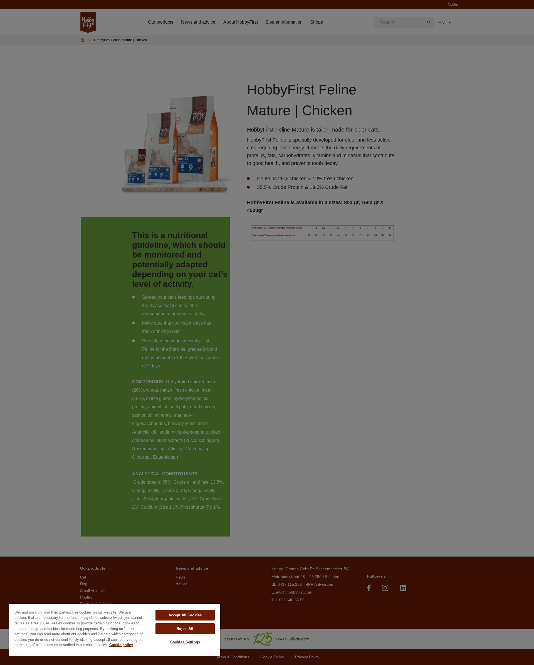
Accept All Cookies (185, 615)
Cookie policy (121, 645)
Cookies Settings (185, 642)
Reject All (185, 629)
